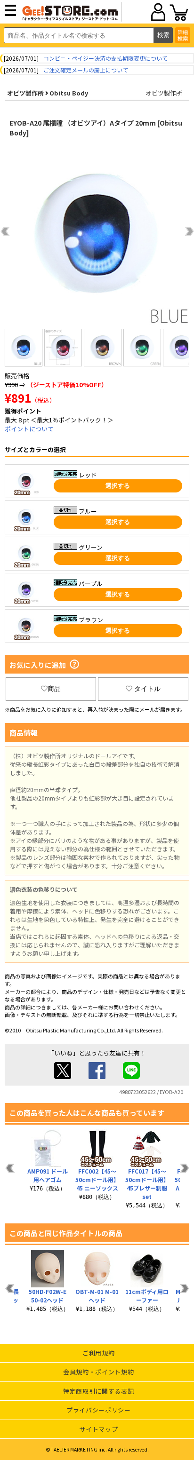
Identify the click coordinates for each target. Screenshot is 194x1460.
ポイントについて (29, 428)
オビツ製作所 (25, 92)
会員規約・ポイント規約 (98, 1371)
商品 (54, 688)
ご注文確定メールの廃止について (85, 70)
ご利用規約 (98, 1353)
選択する (117, 485)
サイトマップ (98, 1429)
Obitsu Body (68, 92)
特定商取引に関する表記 (98, 1391)
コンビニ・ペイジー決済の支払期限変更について (105, 58)
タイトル (147, 688)
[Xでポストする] (62, 1076)
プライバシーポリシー (98, 1409)
